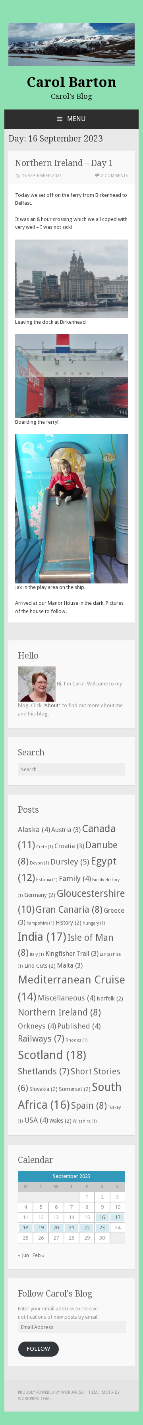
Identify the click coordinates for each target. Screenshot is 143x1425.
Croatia (69, 846)
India (42, 937)
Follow (38, 1348)
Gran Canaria (69, 909)
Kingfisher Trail (72, 953)
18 (25, 1228)
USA (36, 1120)
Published (78, 1026)
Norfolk (110, 998)
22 (87, 1228)
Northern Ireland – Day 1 (64, 163)
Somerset (75, 1089)
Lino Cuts (40, 966)
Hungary (94, 923)
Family (75, 878)
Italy (37, 954)
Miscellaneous (66, 998)
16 (102, 1217)
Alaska (34, 829)
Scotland (52, 1055)
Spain (89, 1105)
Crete (44, 846)
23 (102, 1228)
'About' (52, 705)
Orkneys (37, 1026)
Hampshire (40, 923)
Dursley (69, 861)
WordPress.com (34, 1399)
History (68, 922)
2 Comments (114, 175)
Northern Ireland (59, 1012)
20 (56, 1228)
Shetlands (44, 1071)
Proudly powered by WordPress (50, 1392)
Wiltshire (85, 1121)
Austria (66, 830)
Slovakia (43, 1089)
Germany (39, 895)
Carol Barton (71, 82)
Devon (39, 863)
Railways (41, 1038)
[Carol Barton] (71, 44)
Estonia (47, 879)
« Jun (23, 1255)
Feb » (38, 1255)
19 (41, 1228)
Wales (60, 1120)
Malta (70, 965)
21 (71, 1228)
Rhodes (77, 1040)
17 (117, 1217)
